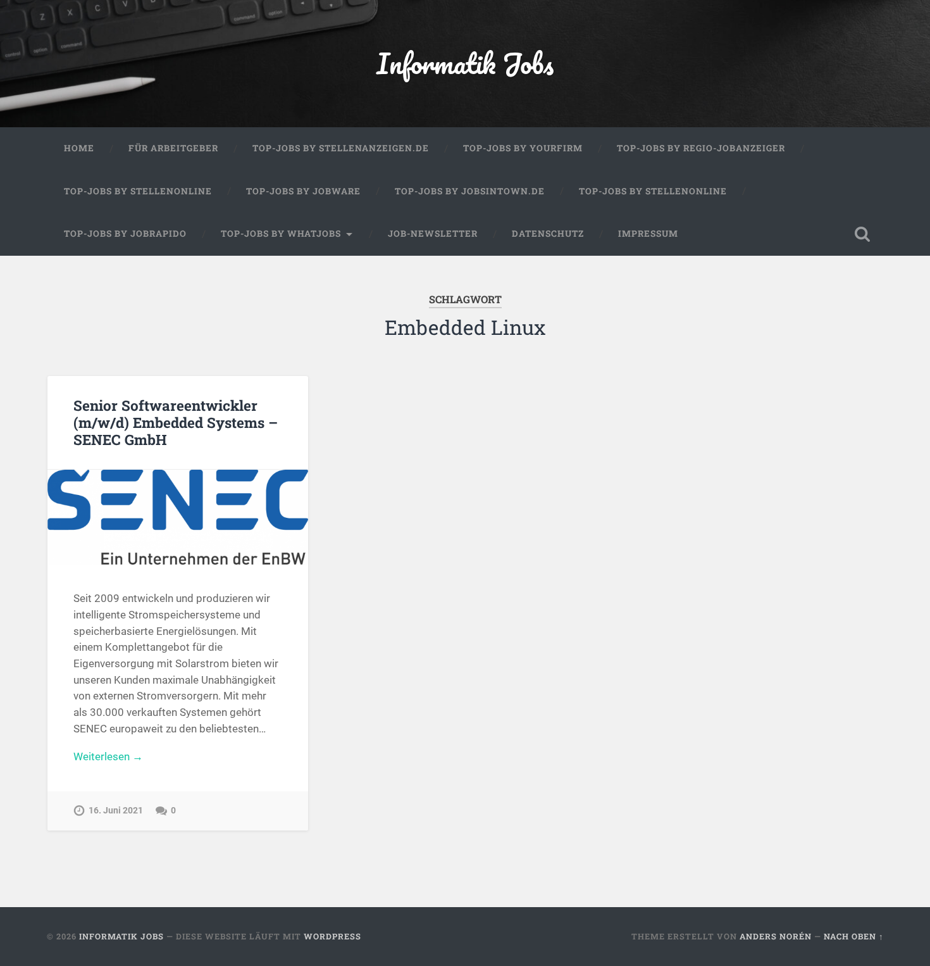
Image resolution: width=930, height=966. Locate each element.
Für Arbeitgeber (173, 148)
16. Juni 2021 (116, 810)
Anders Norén (776, 936)
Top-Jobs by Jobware (303, 191)
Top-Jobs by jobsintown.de (470, 191)
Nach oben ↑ (854, 936)
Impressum (648, 233)
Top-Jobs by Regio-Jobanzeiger (701, 148)
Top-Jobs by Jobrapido (125, 233)
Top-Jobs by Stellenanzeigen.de (340, 148)
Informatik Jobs (465, 63)
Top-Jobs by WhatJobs (281, 233)
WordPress (332, 936)
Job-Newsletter (433, 233)
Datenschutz (548, 233)
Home (79, 148)
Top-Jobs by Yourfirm (523, 148)
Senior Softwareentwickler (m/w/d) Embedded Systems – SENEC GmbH (175, 422)
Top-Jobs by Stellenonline (138, 191)
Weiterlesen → (108, 756)
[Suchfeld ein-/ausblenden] (862, 234)
